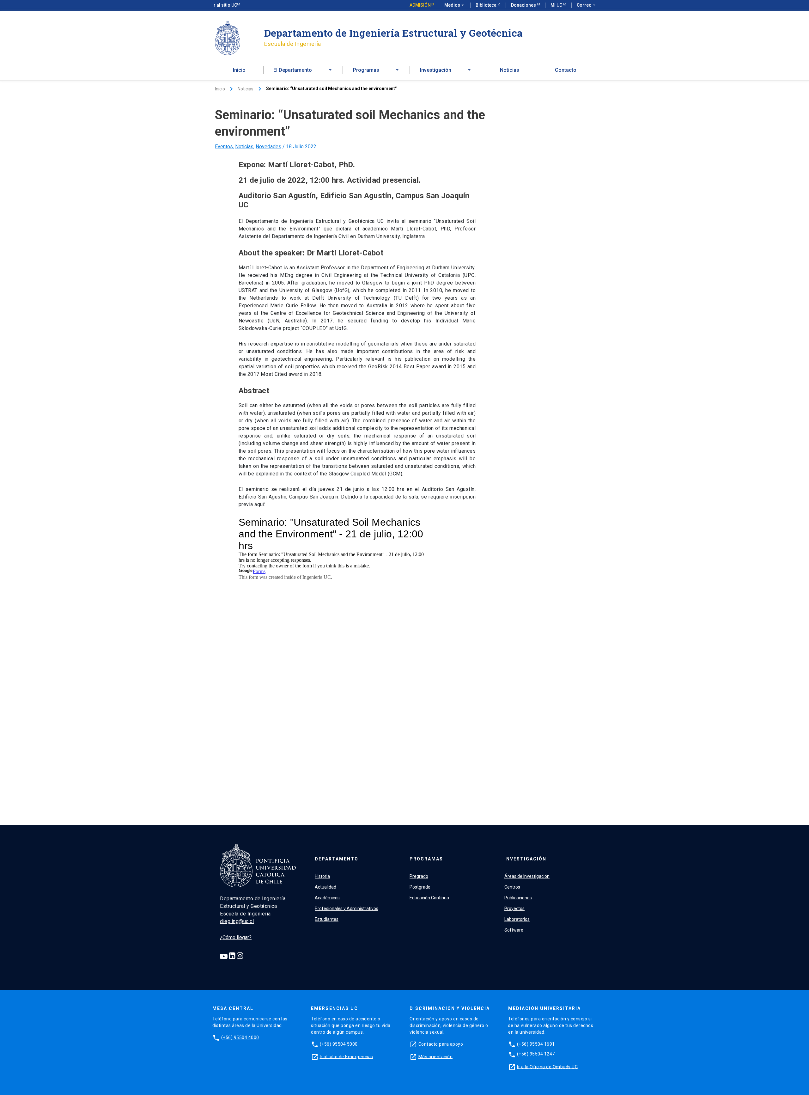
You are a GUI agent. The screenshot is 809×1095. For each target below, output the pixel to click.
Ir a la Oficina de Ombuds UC (547, 1066)
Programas (426, 858)
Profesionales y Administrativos (346, 908)
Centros (512, 887)
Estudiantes (326, 919)
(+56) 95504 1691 (536, 1043)
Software (513, 930)
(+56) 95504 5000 (339, 1043)
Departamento (336, 858)
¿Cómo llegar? (236, 937)
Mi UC (556, 5)
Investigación (525, 858)
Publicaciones (518, 897)
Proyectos (514, 908)
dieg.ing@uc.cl (237, 921)
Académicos (327, 897)
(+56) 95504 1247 (536, 1054)
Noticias (509, 70)
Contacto (565, 70)
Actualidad (325, 887)
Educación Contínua (429, 897)
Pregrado (419, 876)
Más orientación (435, 1056)
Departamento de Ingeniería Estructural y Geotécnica (393, 33)
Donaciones (524, 5)
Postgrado (420, 887)
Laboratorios (517, 919)
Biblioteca (486, 5)
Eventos (224, 147)
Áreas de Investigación (527, 876)
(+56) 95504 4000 (240, 1037)
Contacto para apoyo (440, 1043)
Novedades (268, 147)
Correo (587, 5)
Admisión (420, 5)
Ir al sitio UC (224, 5)
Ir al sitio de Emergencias (346, 1056)
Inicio (239, 70)
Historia (322, 876)
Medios (454, 5)
